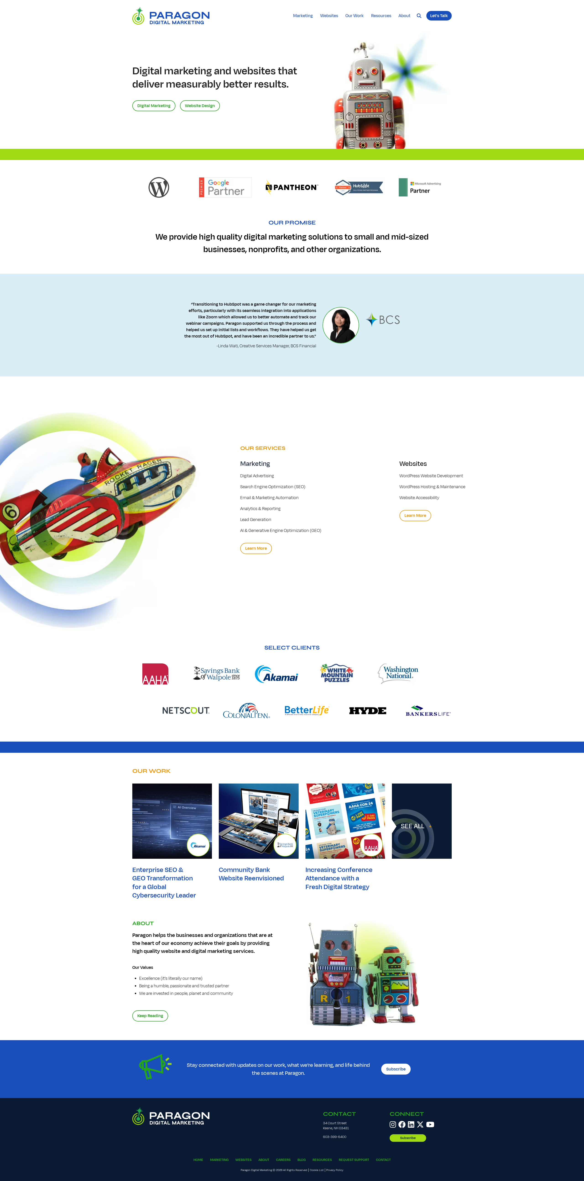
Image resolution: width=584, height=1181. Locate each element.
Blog (301, 1160)
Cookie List (317, 1170)
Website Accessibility (419, 498)
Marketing (303, 16)
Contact (339, 1114)
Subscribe (396, 1069)
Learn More (256, 548)
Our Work (354, 16)
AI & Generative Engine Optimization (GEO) (280, 531)
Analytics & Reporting (260, 509)
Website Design (200, 106)
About (404, 16)
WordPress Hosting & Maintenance (432, 487)
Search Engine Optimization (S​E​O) (272, 487)
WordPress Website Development (431, 476)
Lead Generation (255, 520)
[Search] (419, 15)
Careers (283, 1160)
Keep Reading (150, 1016)
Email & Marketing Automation (269, 498)
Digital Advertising (257, 476)
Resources (381, 16)
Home (198, 1160)
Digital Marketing (153, 106)
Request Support (354, 1160)
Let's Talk (439, 16)
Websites (329, 16)
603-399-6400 (334, 1137)
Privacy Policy (334, 1170)
